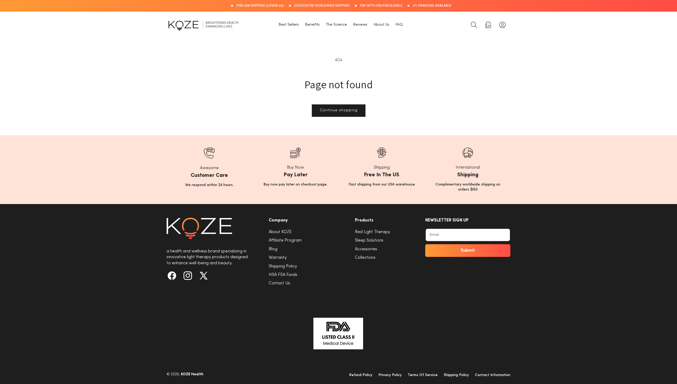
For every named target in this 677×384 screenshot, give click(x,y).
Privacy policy (390, 375)
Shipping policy (456, 375)
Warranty (278, 258)
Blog (273, 249)
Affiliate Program (285, 240)
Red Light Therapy (372, 232)
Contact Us (279, 283)
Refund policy (360, 375)
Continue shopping (339, 110)
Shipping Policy (283, 266)
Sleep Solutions (369, 240)
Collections (365, 258)
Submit (468, 250)
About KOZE (280, 232)
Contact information (492, 375)
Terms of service (423, 375)
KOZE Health (192, 374)
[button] (474, 25)
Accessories (366, 249)
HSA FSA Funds (283, 275)
